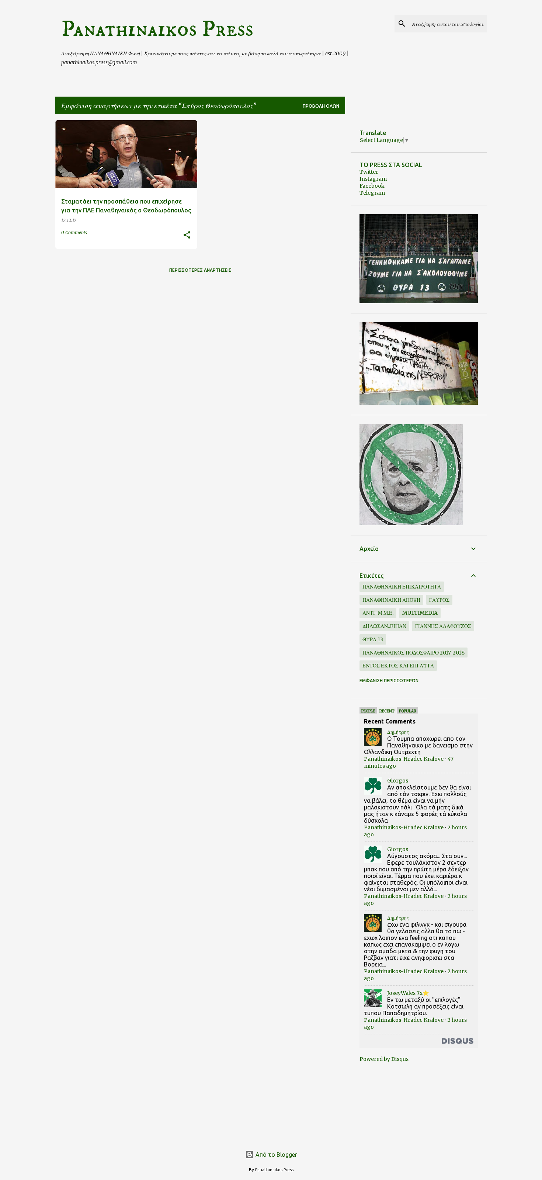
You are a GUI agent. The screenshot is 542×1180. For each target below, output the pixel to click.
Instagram (373, 179)
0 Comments (74, 232)
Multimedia (420, 613)
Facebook (372, 186)
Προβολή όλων (321, 106)
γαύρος (439, 600)
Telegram (372, 193)
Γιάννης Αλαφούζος (443, 626)
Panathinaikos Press (157, 29)
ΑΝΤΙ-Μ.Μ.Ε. (377, 613)
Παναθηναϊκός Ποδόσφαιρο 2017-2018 (413, 652)
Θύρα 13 (372, 639)
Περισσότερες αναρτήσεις (200, 270)
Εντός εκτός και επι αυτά (398, 665)
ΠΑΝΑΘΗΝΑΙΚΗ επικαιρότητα (401, 586)
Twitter (368, 172)
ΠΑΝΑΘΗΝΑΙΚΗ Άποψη (391, 600)
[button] (187, 235)
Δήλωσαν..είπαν (384, 626)
